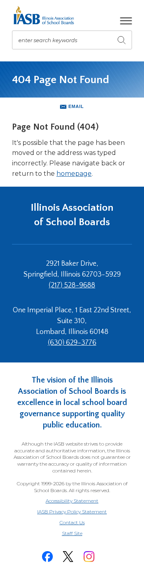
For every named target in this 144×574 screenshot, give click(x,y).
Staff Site (82, 533)
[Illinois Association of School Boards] (46, 15)
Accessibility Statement (72, 501)
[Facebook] (47, 556)
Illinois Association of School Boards (72, 215)
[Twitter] (68, 556)
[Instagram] (88, 556)
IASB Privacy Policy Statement (72, 512)
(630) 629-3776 (72, 343)
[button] (126, 20)
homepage (74, 173)
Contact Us (72, 522)
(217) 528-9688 (72, 285)
